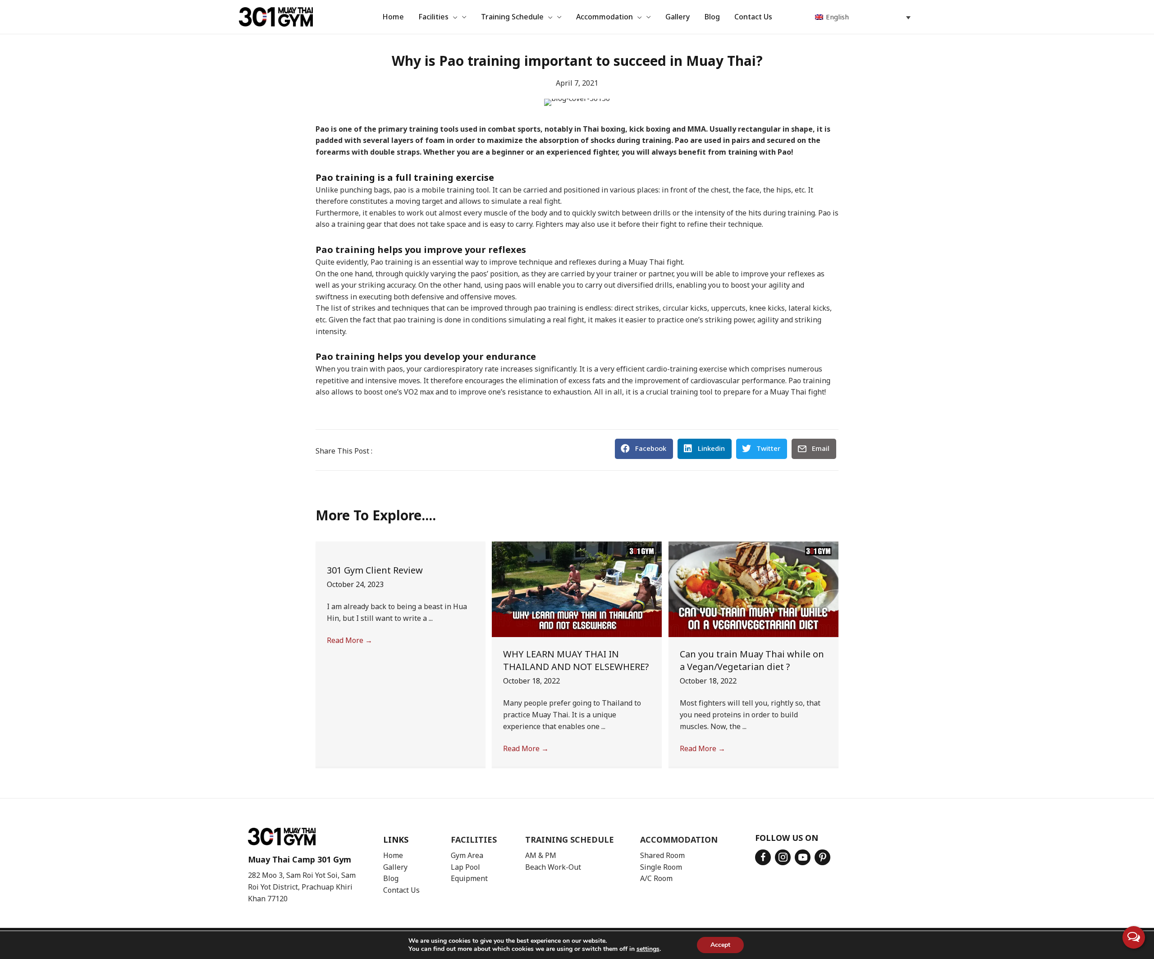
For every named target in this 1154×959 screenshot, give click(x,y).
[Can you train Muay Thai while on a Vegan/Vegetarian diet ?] (753, 588)
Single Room (661, 867)
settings (648, 949)
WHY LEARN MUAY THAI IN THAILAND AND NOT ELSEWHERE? (576, 661)
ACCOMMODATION (679, 840)
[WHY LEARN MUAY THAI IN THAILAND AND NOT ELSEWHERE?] (577, 588)
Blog (390, 878)
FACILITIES (474, 840)
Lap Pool (465, 867)
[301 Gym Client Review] (400, 546)
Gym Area (467, 855)
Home (393, 855)
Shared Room (662, 855)
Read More (349, 640)
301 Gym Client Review (376, 571)
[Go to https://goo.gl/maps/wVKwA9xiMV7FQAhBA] (306, 868)
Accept (720, 945)
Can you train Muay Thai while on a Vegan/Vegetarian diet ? (752, 661)
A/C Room (656, 878)
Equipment (469, 878)
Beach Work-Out (553, 867)
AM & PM (540, 855)
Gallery (395, 867)
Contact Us (401, 890)
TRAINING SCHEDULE (569, 840)
